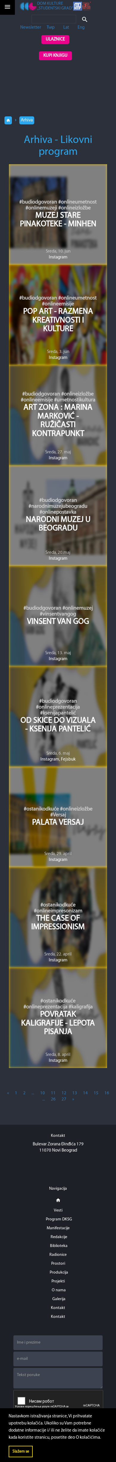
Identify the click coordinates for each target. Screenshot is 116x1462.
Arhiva (27, 120)
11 (53, 1093)
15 (96, 1093)
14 (85, 1093)
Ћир (51, 27)
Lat (66, 27)
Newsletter (30, 27)
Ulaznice (55, 39)
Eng (81, 27)
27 (64, 1099)
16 (106, 1093)
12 (64, 1093)
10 (42, 1093)
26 (53, 1099)
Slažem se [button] (20, 1451)
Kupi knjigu (55, 55)
